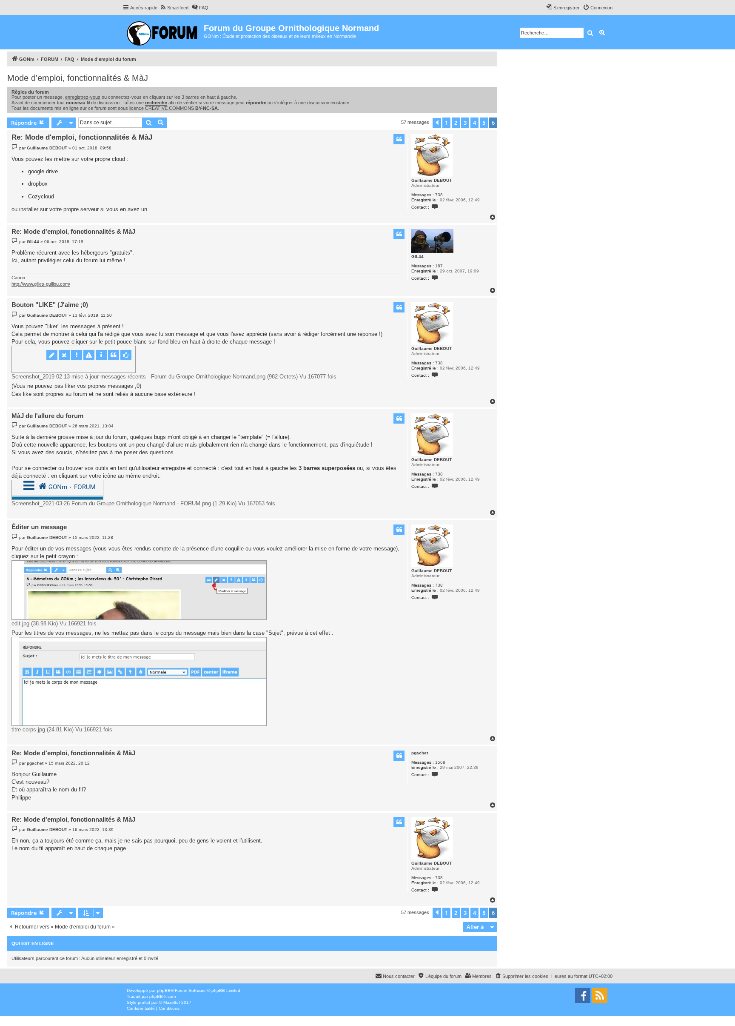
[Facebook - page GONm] (582, 995)
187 (439, 266)
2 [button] (455, 122)
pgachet (419, 753)
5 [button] (483, 122)
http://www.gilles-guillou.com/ (40, 284)
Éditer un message (39, 526)
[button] (437, 123)
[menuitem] (174, 8)
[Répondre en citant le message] (399, 139)
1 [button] (446, 122)
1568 (440, 762)
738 (439, 194)
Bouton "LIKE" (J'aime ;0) (49, 304)
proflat (144, 1002)
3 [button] (465, 122)
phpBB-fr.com (162, 996)
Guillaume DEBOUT (431, 180)
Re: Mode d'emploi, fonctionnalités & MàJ (81, 137)
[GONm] (163, 32)
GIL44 (417, 256)
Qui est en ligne (32, 943)
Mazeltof (171, 1002)
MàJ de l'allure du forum (47, 415)
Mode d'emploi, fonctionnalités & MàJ (77, 78)
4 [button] (474, 122)
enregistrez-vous (82, 97)
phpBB (164, 990)
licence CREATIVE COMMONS (173, 108)
